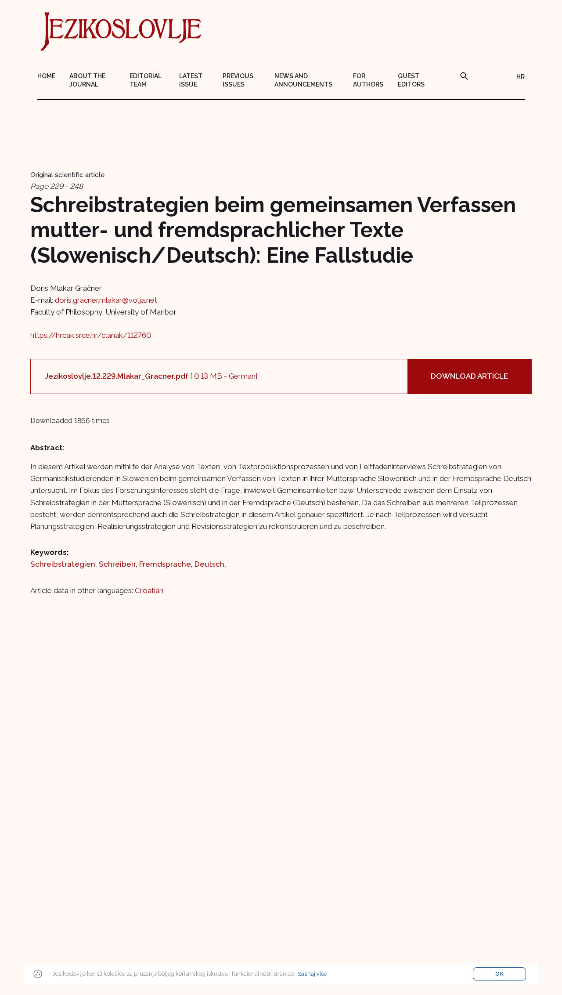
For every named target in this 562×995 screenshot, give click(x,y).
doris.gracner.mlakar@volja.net (106, 300)
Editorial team (146, 80)
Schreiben (117, 564)
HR (520, 76)
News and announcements (303, 80)
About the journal (87, 80)
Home (46, 76)
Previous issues (238, 80)
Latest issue (190, 80)
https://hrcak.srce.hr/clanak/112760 (90, 335)
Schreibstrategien (62, 564)
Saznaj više (312, 973)
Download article (469, 376)
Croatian (149, 590)
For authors (368, 80)
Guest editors (411, 80)
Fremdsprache (165, 564)
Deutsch (209, 564)
